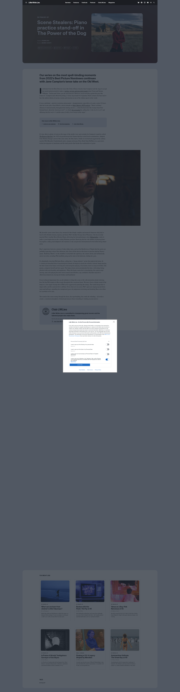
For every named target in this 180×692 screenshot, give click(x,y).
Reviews (68, 2)
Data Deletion (82, 369)
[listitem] (90, 341)
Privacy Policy (98, 369)
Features (76, 2)
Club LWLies (102, 2)
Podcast (92, 2)
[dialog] (90, 346)
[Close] (114, 322)
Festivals (84, 2)
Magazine (111, 2)
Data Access (90, 369)
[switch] (107, 344)
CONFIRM (79, 364)
